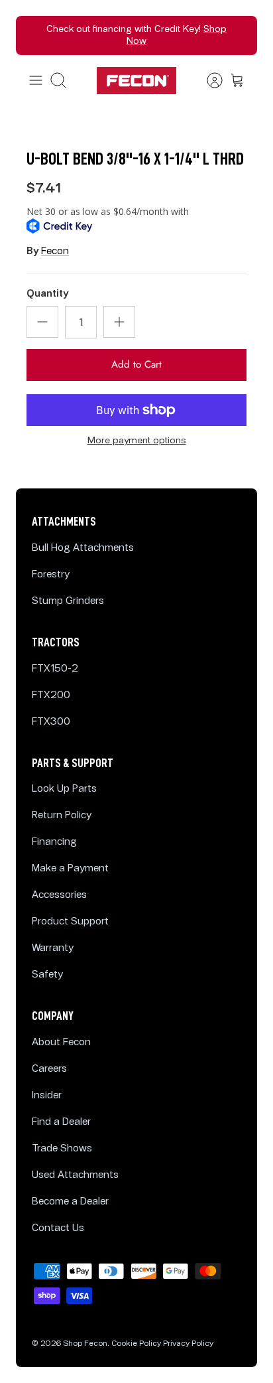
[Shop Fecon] (136, 80)
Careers (49, 1068)
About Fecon (61, 1042)
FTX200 (51, 695)
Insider (47, 1095)
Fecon (55, 251)
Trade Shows (62, 1148)
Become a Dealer (70, 1201)
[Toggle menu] (35, 80)
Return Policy (61, 815)
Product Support (70, 921)
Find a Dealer (61, 1122)
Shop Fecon (85, 1343)
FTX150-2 (55, 668)
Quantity (47, 293)
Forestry (51, 574)
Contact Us (58, 1228)
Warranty (53, 948)
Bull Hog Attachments (83, 548)
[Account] (208, 80)
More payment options (136, 440)
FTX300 (51, 721)
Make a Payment (70, 868)
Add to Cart (136, 364)
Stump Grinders (68, 601)
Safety (47, 974)
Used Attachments (75, 1175)
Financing (54, 842)
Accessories (59, 895)
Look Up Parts (64, 788)
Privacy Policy (188, 1343)
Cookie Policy (136, 1343)
